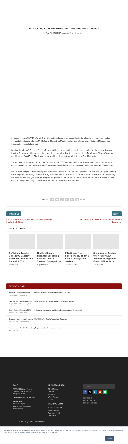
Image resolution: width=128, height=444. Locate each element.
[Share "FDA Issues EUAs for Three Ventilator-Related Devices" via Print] (77, 199)
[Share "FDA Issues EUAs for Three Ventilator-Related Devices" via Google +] (62, 199)
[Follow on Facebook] (85, 392)
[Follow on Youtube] (100, 392)
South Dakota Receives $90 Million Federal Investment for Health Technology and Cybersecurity (46, 310)
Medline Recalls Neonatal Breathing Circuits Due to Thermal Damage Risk (49, 257)
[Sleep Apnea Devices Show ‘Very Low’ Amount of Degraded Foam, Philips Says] (106, 241)
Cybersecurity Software (26, 304)
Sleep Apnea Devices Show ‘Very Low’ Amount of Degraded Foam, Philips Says (104, 257)
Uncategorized (23, 295)
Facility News (23, 312)
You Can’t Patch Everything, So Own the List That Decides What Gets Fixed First (39, 292)
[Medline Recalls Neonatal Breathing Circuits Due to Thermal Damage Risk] (50, 241)
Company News (24, 321)
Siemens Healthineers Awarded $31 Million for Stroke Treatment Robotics (38, 319)
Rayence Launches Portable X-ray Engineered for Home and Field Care (36, 328)
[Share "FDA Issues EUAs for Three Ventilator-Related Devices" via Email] (72, 199)
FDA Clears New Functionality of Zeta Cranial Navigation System (77, 257)
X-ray (20, 330)
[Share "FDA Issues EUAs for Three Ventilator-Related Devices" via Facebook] (52, 199)
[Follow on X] (90, 392)
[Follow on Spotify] (105, 392)
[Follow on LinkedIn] (95, 392)
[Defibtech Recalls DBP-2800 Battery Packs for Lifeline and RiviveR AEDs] (21, 241)
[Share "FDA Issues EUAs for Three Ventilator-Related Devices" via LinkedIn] (67, 199)
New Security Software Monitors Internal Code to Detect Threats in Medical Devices (41, 301)
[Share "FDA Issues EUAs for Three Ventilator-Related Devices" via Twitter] (57, 199)
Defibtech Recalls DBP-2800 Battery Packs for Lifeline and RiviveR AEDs (21, 257)
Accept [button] (110, 438)
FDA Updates (63, 33)
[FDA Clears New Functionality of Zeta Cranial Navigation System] (78, 241)
